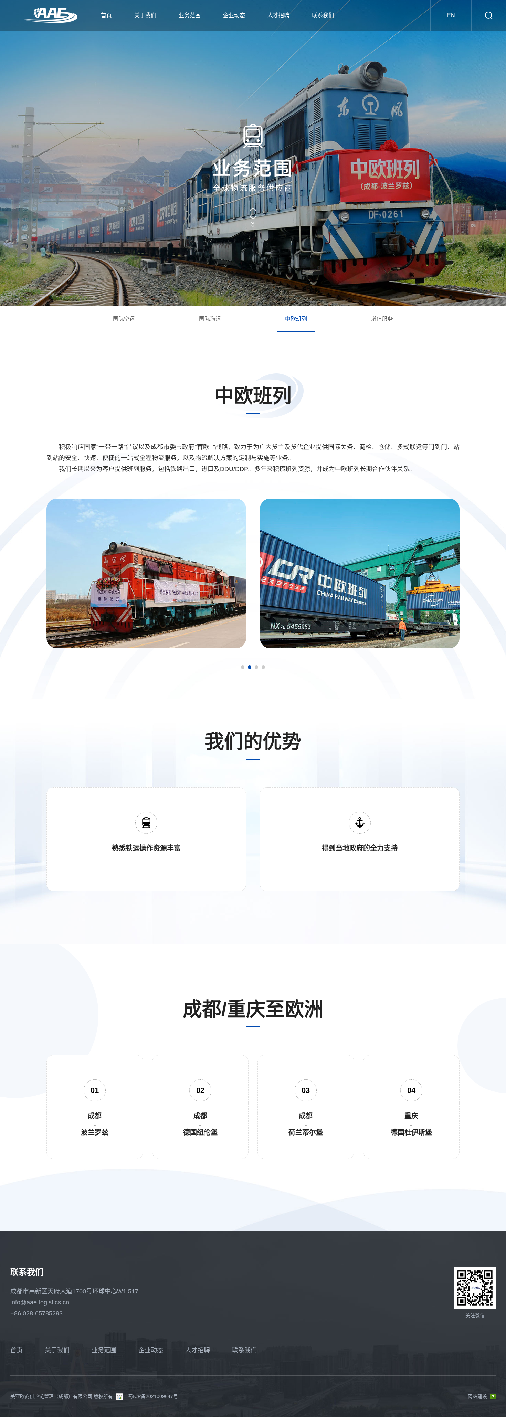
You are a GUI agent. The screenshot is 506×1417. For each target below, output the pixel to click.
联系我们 (323, 15)
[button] (242, 667)
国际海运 (210, 319)
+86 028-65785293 (36, 1313)
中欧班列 (296, 319)
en (451, 15)
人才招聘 (278, 15)
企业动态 (234, 15)
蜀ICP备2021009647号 (153, 1396)
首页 (106, 15)
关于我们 (145, 15)
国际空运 (124, 319)
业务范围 (190, 15)
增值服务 (382, 319)
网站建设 (477, 1396)
